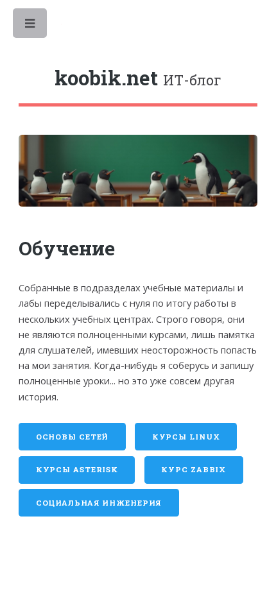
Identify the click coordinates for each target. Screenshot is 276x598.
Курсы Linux (186, 436)
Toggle (31, 26)
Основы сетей (72, 436)
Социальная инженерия (99, 503)
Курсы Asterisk (77, 469)
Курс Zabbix (193, 469)
